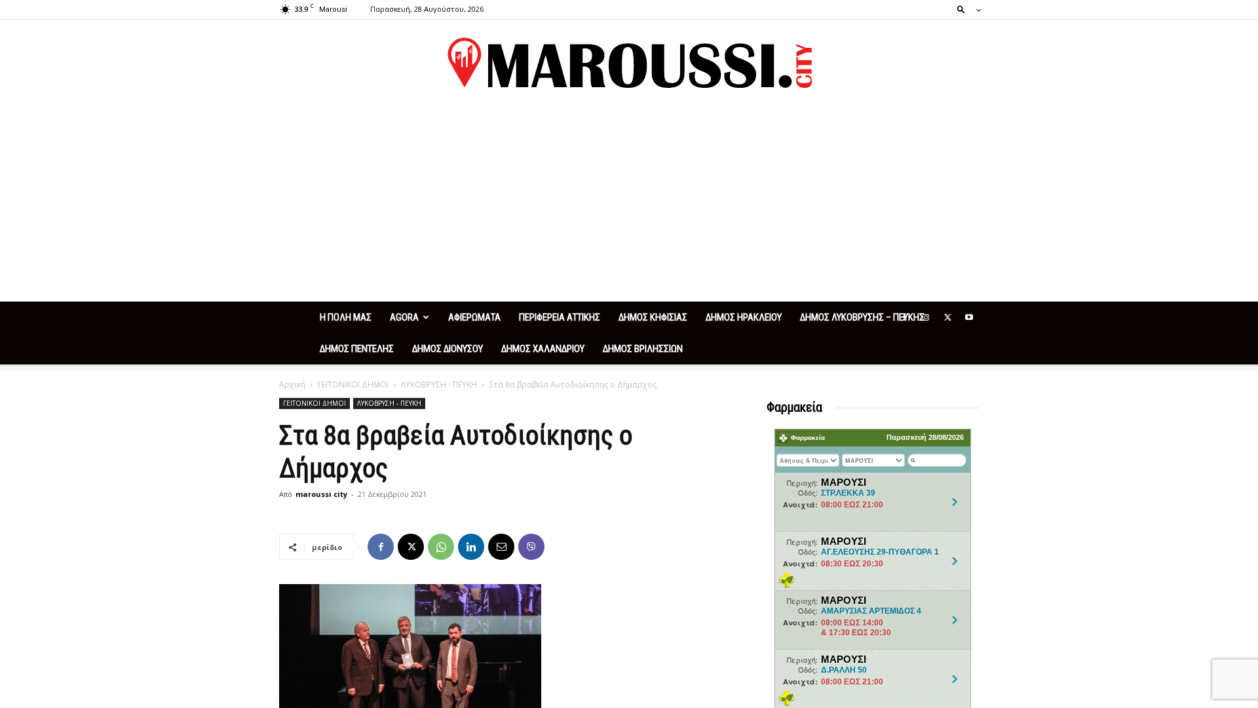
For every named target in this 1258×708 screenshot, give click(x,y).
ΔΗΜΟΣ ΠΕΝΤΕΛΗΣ (357, 349)
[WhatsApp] (441, 547)
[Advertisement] (629, 203)
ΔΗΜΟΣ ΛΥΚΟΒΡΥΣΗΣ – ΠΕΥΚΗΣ (862, 317)
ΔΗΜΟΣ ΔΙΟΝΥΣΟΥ (447, 349)
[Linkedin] (471, 547)
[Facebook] (904, 317)
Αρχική (292, 384)
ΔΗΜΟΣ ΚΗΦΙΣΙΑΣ (653, 317)
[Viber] (531, 547)
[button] (965, 9)
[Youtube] (969, 317)
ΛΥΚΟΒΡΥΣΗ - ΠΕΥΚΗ (439, 384)
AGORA (404, 317)
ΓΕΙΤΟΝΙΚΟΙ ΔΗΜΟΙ (353, 384)
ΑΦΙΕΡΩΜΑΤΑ (474, 317)
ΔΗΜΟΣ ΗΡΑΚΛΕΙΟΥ (744, 317)
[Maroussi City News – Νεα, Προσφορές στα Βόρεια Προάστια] (629, 63)
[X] (947, 317)
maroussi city (321, 494)
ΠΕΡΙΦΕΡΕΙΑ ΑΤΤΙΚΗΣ (559, 317)
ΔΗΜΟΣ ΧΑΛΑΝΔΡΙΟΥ (542, 349)
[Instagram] (926, 317)
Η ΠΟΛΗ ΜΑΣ (346, 317)
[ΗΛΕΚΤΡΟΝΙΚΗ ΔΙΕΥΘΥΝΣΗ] (501, 547)
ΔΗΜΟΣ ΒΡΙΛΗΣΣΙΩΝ (643, 349)
